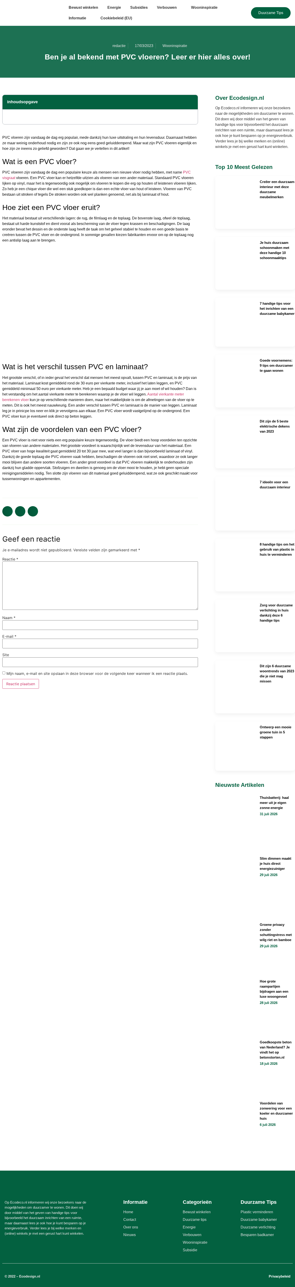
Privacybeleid (279, 1276)
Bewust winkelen (83, 7)
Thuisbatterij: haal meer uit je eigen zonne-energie (274, 803)
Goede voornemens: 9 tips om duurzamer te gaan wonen (276, 365)
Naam (8, 618)
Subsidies (139, 7)
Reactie (10, 559)
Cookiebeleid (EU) (116, 18)
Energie (114, 7)
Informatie (77, 18)
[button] (191, 102)
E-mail (9, 636)
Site (5, 655)
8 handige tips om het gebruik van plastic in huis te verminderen (277, 549)
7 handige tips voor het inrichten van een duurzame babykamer (277, 308)
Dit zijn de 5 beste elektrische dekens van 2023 (275, 426)
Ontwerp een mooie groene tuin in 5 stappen (275, 732)
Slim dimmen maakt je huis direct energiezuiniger (275, 863)
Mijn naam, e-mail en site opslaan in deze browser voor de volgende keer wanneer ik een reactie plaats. (97, 673)
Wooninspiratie (204, 7)
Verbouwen (167, 7)
